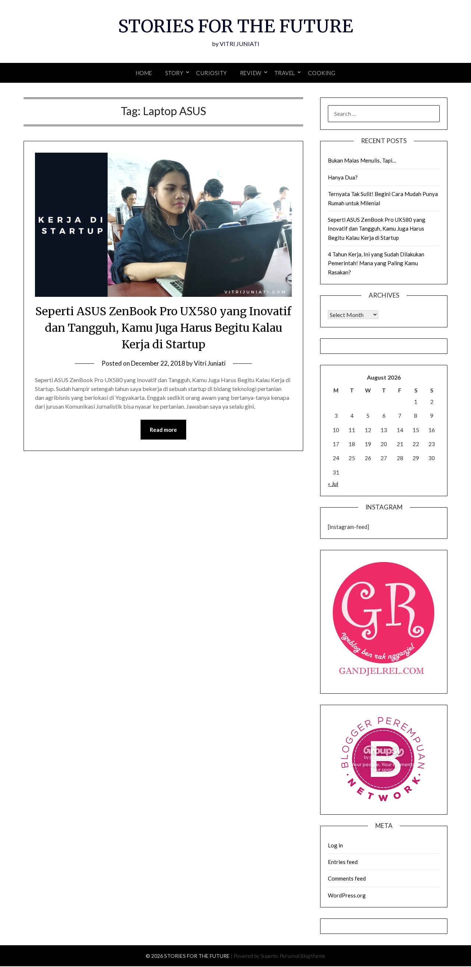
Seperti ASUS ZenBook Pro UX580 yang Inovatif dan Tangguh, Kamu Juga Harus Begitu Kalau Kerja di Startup (163, 327)
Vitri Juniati (210, 363)
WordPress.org (347, 895)
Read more (163, 429)
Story (174, 73)
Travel (285, 73)
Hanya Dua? (343, 177)
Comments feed (347, 878)
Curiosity (211, 73)
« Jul (333, 483)
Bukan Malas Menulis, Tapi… (362, 160)
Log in (335, 845)
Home (144, 73)
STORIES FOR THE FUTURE (235, 26)
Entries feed (343, 861)
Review (251, 73)
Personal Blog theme (302, 956)
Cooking (322, 73)
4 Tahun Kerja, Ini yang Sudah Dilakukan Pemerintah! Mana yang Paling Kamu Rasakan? (376, 263)
